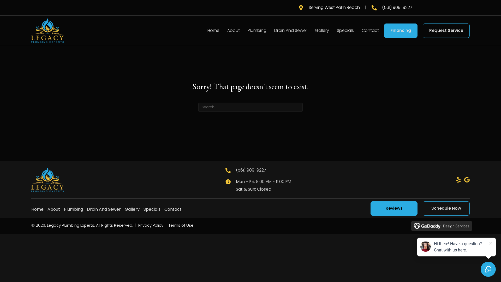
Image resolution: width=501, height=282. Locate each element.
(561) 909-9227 (397, 7)
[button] (458, 180)
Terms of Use (181, 225)
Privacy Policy (150, 225)
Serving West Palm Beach (334, 7)
